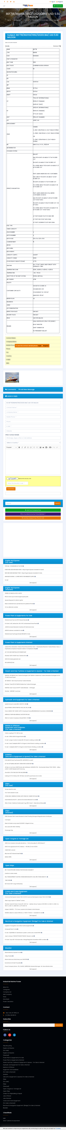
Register (46, 346)
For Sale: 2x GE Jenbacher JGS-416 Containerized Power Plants (21, 623)
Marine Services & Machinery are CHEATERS (16, 959)
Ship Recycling (7, 1046)
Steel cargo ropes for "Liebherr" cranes (15, 900)
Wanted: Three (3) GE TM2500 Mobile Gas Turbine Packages (20, 684)
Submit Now (10, 489)
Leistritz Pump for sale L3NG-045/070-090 (16, 704)
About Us (5, 987)
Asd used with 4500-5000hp (12, 826)
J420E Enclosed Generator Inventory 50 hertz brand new (19, 627)
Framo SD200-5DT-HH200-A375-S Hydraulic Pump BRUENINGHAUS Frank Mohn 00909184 (28, 711)
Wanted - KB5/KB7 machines (12, 691)
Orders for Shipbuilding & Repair (12, 1093)
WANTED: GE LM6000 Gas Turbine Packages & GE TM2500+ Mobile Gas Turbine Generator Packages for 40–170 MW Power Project (32, 676)
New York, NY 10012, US (12, 1013)
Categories (6, 989)
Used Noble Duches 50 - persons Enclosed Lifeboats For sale (21, 799)
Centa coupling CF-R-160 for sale (14, 733)
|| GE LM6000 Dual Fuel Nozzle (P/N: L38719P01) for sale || (19, 760)
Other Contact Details (12, 435)
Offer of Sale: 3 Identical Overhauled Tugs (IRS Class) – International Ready (24, 803)
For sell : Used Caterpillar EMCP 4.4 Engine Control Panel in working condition (25, 743)
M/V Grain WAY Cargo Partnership (14, 883)
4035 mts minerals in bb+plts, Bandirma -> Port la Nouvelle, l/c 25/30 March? (25, 843)
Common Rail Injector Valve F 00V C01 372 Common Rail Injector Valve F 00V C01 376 (27, 897)
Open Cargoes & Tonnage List (12, 1089)
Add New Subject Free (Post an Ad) (33, 518)
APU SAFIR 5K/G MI (9, 662)
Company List (7, 992)
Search (57, 503)
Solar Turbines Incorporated (11, 1121)
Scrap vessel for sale (10, 789)
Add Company (7, 994)
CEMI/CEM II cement (10, 850)
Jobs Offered (7, 1096)
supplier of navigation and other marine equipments (19, 925)
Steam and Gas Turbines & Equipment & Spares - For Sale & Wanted (23, 1062)
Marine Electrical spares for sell (13, 952)
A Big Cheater (8, 956)
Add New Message (27, 389)
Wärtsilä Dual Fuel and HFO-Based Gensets (16, 620)
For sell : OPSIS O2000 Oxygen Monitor (14, 736)
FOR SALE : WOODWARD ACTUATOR (14, 566)
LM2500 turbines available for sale (14, 630)
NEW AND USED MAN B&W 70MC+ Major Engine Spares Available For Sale (23, 573)
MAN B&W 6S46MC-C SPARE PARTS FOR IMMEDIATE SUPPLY (20, 576)
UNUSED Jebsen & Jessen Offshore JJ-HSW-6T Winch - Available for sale (24, 912)
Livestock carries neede (11, 873)
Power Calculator (8, 1001)
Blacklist (5, 1108)
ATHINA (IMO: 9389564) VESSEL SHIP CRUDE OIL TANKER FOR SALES (21, 796)
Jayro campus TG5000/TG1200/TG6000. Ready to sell (19, 936)
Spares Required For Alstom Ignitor (14, 600)
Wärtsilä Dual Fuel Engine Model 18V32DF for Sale (17, 634)
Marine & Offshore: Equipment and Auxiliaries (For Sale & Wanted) (10, 1069)
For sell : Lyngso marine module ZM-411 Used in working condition (22, 740)
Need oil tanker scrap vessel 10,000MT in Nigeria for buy (19, 823)
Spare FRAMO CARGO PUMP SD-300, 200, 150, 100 (17, 707)
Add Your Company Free (33, 510)
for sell (6, 580)
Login (39, 346)
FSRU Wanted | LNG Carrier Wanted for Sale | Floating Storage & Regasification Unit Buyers (28, 816)
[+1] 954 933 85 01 (10, 1015)
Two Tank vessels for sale (11, 792)
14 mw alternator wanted (11, 607)
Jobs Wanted (7, 1098)
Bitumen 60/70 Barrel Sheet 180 (13, 853)
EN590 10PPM (8, 857)
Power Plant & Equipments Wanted (13, 1060)
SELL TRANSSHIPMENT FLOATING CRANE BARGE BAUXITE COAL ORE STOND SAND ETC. (26, 877)
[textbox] (33, 462)
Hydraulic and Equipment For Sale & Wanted (16, 1065)
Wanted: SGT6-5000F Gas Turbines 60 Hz (16, 655)
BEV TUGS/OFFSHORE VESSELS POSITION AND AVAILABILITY (19, 870)
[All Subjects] (33, 582)
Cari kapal (7, 820)
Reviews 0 (56, 46)
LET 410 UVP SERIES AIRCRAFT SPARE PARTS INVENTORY (18, 763)
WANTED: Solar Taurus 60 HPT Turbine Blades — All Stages (20, 687)
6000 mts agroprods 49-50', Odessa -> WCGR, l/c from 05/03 (21, 846)
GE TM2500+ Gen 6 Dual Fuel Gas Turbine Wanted (18, 680)
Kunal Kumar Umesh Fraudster (13, 963)
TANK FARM (8, 880)
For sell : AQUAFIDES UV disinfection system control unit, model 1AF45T (23, 932)
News (4, 997)
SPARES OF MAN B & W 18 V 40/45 (13, 593)
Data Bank (6, 999)
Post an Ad (58, 6)
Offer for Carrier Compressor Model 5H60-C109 (17, 718)
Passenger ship (9, 830)
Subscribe (59, 1025)
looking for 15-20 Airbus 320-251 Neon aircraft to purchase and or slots (23, 776)
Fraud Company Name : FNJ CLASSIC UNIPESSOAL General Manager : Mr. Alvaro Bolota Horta (29, 966)
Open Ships (6, 1091)
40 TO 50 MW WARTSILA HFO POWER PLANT (15, 652)
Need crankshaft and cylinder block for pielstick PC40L (19, 603)
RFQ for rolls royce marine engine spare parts (16, 596)
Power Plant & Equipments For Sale (13, 1057)
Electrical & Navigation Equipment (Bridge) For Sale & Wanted (21, 1105)
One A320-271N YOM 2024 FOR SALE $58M (15, 772)
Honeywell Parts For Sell (11, 929)
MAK (4, 1118)
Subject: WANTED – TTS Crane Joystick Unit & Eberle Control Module (22, 909)
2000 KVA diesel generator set (12, 659)
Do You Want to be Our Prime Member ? (33, 514)
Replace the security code (24, 478)
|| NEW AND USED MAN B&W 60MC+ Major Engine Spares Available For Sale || (24, 569)
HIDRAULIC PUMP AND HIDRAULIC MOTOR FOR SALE (17, 714)
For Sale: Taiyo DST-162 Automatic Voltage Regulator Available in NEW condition (26, 939)
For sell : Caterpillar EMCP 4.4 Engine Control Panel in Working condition (23, 747)
